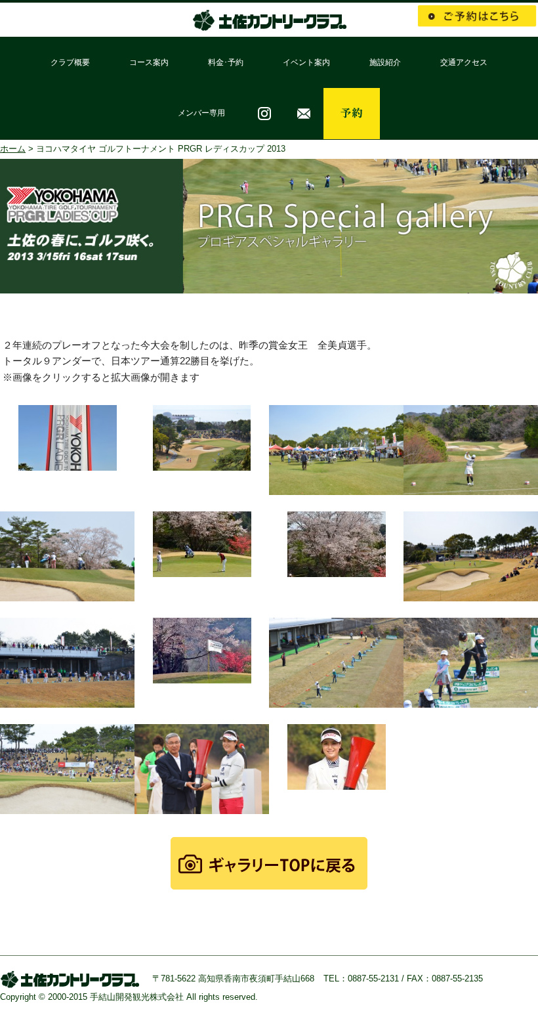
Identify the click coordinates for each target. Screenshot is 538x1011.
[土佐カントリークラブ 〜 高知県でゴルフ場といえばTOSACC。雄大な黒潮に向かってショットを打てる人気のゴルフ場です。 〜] (269, 24)
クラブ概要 (70, 62)
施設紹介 (385, 62)
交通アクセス (463, 62)
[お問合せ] (303, 113)
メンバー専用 (201, 113)
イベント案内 (306, 62)
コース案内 (149, 62)
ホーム (13, 149)
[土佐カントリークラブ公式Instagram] (264, 113)
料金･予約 (225, 62)
